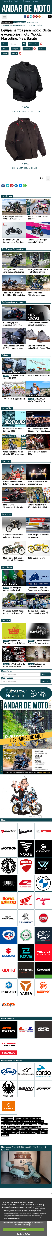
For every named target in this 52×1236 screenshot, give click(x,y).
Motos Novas (35, 1118)
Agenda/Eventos (21, 1118)
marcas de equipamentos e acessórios (13, 25)
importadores (31, 25)
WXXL (14, 53)
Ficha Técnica (14, 1202)
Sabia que (6, 514)
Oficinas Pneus (13, 1127)
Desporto (5, 461)
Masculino (27, 49)
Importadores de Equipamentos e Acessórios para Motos (24, 1129)
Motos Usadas (7, 1118)
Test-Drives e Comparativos (13, 249)
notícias (39, 25)
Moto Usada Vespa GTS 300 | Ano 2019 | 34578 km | (23, 1148)
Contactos (5, 1202)
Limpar (5, 44)
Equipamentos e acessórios (13, 302)
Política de (23, 1234)
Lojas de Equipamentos (31, 1127)
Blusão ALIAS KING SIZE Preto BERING (25, 111)
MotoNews (6, 196)
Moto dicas (6, 567)
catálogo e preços (20, 22)
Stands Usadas (31, 1124)
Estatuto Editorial (26, 1202)
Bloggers (35, 1132)
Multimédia (6, 408)
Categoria (15, 49)
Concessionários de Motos (12, 1124)
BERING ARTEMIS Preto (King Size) (25, 168)
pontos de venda (32, 22)
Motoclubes (25, 1132)
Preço (4, 53)
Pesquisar (45, 674)
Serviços (4, 1135)
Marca (5, 49)
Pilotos (44, 1132)
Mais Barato (33, 44)
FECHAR (23, 1229)
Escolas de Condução (10, 1132)
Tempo (41, 49)
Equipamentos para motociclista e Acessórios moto (22, 1121)
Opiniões (5, 355)
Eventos (5, 620)
